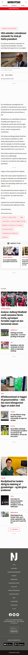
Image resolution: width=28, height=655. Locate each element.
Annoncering (14, 579)
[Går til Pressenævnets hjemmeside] (14, 630)
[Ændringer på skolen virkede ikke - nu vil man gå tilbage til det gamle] (5, 332)
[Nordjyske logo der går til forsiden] (14, 2)
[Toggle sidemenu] (25, 2)
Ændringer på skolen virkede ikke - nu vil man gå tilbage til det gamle (18, 335)
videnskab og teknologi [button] (9, 233)
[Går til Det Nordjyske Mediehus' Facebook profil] (10, 614)
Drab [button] (21, 217)
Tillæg (14, 608)
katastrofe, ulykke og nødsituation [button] (13, 221)
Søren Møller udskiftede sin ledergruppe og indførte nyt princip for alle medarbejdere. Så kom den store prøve (19, 432)
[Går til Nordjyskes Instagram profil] (14, 614)
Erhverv (14, 5)
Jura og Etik (14, 586)
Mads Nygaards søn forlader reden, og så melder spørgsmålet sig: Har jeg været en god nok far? (18, 519)
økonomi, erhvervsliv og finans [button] (12, 225)
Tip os (14, 564)
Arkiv (14, 597)
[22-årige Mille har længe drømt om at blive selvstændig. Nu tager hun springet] (5, 416)
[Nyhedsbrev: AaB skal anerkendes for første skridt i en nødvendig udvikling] (5, 345)
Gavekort (14, 575)
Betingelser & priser (14, 583)
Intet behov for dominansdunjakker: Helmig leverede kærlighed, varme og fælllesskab (17, 503)
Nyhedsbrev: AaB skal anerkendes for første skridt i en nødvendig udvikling (17, 348)
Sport (23, 5)
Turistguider (14, 605)
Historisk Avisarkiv (14, 594)
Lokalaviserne (14, 601)
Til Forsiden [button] (14, 529)
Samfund (5, 5)
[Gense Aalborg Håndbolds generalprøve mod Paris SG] (11, 251)
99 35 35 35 (15, 623)
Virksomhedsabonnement (14, 572)
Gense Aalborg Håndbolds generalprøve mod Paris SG (10, 260)
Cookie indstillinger (14, 652)
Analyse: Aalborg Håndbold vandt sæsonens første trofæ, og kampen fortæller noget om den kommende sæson (14, 318)
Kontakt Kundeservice (14, 590)
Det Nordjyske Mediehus (16, 620)
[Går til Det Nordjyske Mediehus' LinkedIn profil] (17, 614)
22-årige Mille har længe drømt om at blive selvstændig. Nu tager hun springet (19, 417)
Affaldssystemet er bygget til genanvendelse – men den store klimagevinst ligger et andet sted (14, 401)
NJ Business (14, 568)
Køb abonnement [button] (14, 8)
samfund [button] (5, 237)
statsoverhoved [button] (7, 229)
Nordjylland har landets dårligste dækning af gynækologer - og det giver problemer (14, 486)
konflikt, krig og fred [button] (9, 28)
